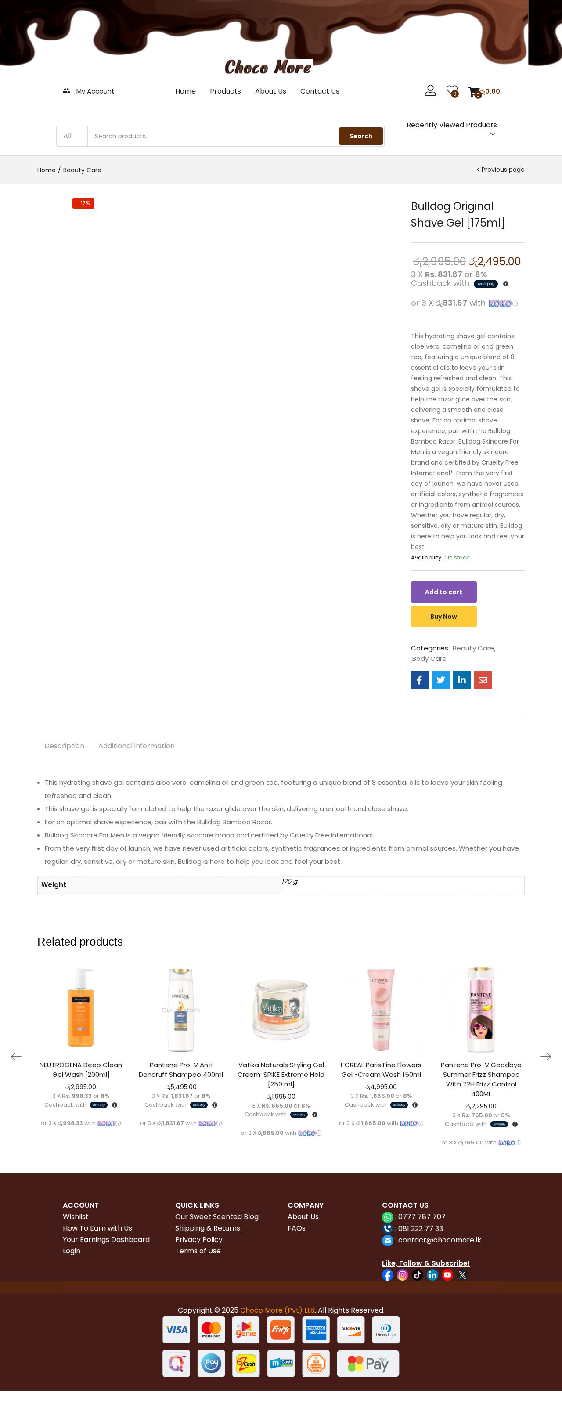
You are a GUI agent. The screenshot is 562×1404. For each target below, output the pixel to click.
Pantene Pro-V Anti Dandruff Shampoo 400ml (181, 1069)
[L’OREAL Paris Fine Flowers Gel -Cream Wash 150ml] (381, 1010)
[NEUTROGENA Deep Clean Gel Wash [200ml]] (80, 1010)
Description (64, 746)
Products (225, 91)
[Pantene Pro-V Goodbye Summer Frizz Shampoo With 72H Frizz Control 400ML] (481, 1010)
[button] (484, 91)
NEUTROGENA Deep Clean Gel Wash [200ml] (81, 1069)
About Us (270, 91)
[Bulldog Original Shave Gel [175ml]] (420, 680)
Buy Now (443, 616)
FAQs (297, 1228)
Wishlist (76, 1217)
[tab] (64, 747)
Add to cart (443, 592)
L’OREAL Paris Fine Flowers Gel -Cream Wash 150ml (381, 1069)
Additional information (136, 746)
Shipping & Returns (207, 1228)
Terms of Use (198, 1251)
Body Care (429, 658)
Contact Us (319, 91)
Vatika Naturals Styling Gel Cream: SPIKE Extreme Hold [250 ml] (281, 1074)
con (403, 1240)
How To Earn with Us (97, 1228)
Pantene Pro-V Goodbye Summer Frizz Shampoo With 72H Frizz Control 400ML (481, 1079)
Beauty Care (82, 170)
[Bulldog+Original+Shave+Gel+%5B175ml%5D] (441, 680)
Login (71, 1251)
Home (185, 91)
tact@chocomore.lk (446, 1240)
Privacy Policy (199, 1239)
